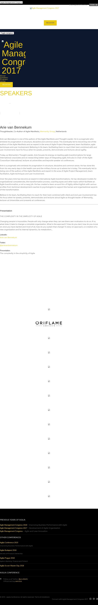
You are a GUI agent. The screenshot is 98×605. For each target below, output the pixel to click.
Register (50, 23)
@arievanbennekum (9, 245)
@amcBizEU (23, 579)
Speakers (37, 18)
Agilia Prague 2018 (7, 558)
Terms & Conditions (42, 597)
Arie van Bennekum (8, 237)
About (22, 18)
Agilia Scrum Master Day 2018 (12, 566)
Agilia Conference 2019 (9, 543)
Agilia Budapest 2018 (8, 550)
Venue (68, 18)
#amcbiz (18, 581)
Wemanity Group (47, 131)
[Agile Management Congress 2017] (49, 9)
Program (53, 18)
